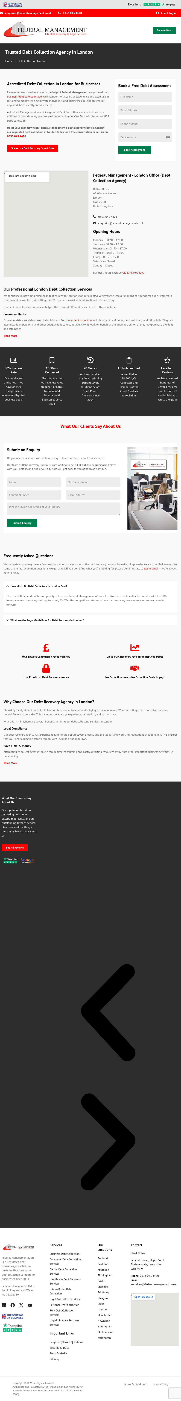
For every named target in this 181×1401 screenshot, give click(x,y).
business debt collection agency (26, 96)
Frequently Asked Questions (66, 1342)
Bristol (101, 1281)
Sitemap (55, 1359)
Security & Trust (59, 1347)
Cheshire (103, 1286)
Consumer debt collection (76, 320)
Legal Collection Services (65, 1299)
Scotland (103, 1264)
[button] (107, 1012)
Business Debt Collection (65, 1253)
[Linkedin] (4, 1305)
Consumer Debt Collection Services (65, 1261)
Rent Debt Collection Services (62, 1312)
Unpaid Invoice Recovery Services (64, 1322)
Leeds (101, 1303)
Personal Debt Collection (64, 1305)
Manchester (105, 1315)
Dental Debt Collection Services (63, 1271)
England (103, 1258)
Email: (134, 1280)
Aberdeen (103, 1269)
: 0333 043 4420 (145, 1275)
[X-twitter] (21, 1305)
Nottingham (105, 1326)
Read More (10, 336)
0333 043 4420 (16, 136)
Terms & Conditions (136, 1384)
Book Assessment (134, 149)
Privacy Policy (160, 1384)
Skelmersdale (106, 1332)
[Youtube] (30, 1305)
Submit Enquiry (22, 523)
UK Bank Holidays (133, 272)
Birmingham (105, 1275)
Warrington (104, 1337)
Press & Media (58, 1353)
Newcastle (104, 1320)
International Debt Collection (61, 1291)
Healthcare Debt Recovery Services (65, 1281)
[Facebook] (12, 1305)
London (102, 1309)
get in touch (151, 568)
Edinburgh (104, 1292)
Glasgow (103, 1298)
